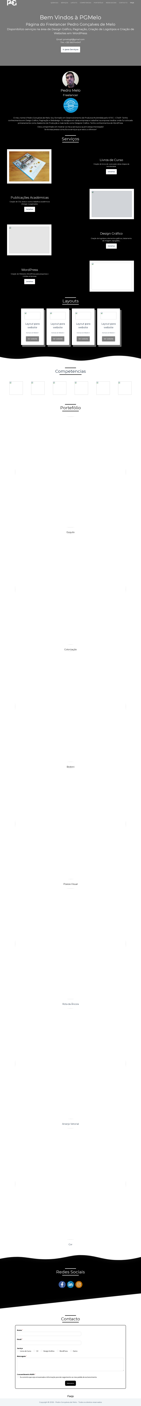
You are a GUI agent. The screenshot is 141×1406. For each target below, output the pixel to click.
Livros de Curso (25, 1351)
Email (20, 1339)
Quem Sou (54, 3)
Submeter (70, 1383)
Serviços (64, 3)
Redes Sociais (111, 3)
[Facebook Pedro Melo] (62, 1284)
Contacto (123, 3)
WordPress (64, 1351)
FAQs (132, 3)
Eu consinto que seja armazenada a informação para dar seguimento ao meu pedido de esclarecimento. (58, 1377)
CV (37, 1351)
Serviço (20, 1348)
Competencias (85, 3)
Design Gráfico (48, 1351)
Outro (75, 1351)
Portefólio (98, 3)
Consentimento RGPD (26, 1374)
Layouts (74, 3)
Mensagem (22, 1356)
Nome (20, 1330)
